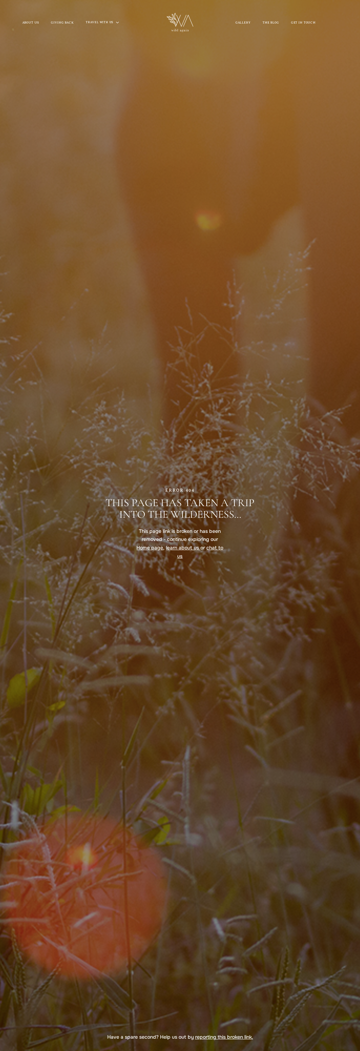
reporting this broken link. (224, 1037)
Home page (149, 547)
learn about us (183, 547)
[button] (105, 22)
